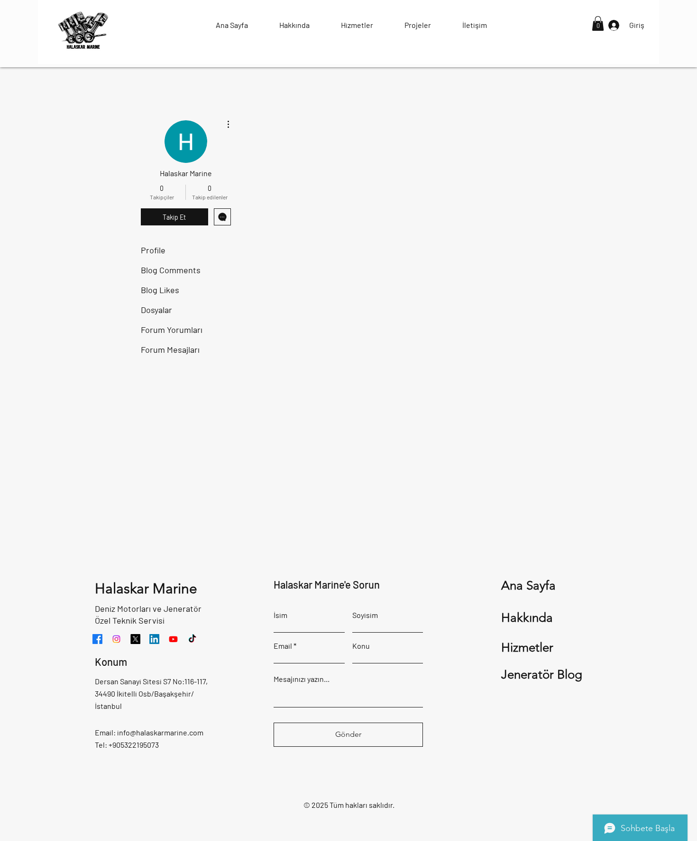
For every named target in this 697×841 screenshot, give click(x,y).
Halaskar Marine (146, 588)
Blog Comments (171, 270)
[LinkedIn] (154, 639)
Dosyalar (156, 309)
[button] (598, 23)
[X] (135, 639)
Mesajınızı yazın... (302, 679)
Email (283, 646)
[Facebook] (97, 639)
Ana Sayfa (528, 585)
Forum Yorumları (171, 329)
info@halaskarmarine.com (160, 732)
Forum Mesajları (170, 349)
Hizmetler (527, 647)
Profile (153, 250)
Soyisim (365, 615)
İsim (280, 615)
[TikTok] (192, 639)
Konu (361, 646)
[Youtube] (173, 639)
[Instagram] (116, 639)
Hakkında (527, 617)
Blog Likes (160, 290)
